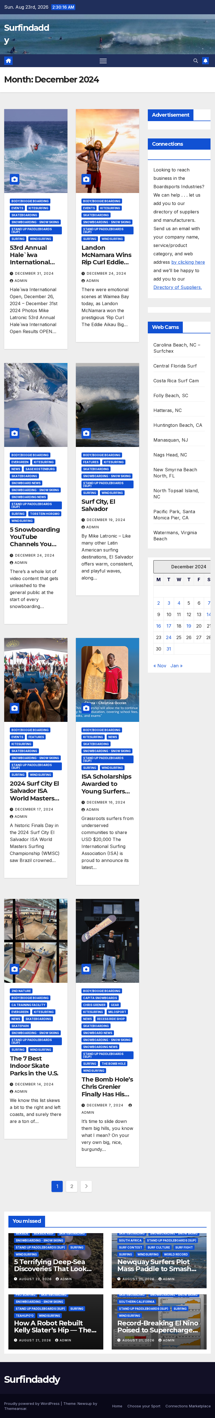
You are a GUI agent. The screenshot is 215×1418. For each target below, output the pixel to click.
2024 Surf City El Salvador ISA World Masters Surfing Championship (34, 798)
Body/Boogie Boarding (30, 201)
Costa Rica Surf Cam (176, 380)
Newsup (85, 1403)
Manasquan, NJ (170, 440)
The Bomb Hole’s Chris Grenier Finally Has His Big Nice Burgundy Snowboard (107, 1098)
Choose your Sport (143, 1406)
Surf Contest (130, 1247)
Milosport (117, 1012)
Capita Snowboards (100, 998)
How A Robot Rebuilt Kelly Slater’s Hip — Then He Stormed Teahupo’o (55, 1330)
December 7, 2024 (106, 1105)
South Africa (130, 1240)
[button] (195, 60)
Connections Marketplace (188, 1406)
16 (158, 626)
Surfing (18, 239)
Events (17, 208)
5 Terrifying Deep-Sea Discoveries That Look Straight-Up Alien (50, 1269)
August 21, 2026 (139, 1279)
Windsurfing (40, 239)
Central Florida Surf (175, 366)
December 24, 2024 (106, 273)
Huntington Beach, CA (177, 425)
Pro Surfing (26, 1294)
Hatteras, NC (167, 410)
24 (169, 637)
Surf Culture (159, 1247)
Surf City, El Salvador (98, 505)
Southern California (137, 1301)
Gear (115, 1005)
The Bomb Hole (114, 1063)
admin (21, 281)
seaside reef (44, 1233)
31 (169, 649)
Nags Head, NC (170, 455)
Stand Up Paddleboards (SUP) (31, 230)
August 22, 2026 (36, 1279)
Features (91, 462)
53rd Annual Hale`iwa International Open (30, 259)
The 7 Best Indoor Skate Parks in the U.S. (34, 1066)
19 (188, 626)
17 (169, 626)
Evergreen (20, 462)
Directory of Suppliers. (177, 287)
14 (209, 614)
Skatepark (20, 1026)
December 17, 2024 (34, 809)
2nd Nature (21, 991)
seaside (22, 1233)
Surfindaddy (32, 1379)
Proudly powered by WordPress (32, 1403)
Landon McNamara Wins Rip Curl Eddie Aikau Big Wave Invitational (106, 262)
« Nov (159, 665)
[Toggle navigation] (103, 60)
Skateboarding (24, 215)
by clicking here (188, 262)
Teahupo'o (25, 1315)
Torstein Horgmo (45, 513)
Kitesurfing (38, 208)
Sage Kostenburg (40, 469)
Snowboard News (26, 483)
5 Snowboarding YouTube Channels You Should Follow (35, 540)
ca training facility (28, 1005)
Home (117, 1406)
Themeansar (15, 1408)
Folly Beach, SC (170, 395)
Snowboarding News (28, 497)
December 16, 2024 (106, 802)
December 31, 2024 (34, 273)
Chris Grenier (94, 1005)
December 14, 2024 (34, 1084)
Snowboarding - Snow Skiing (35, 222)
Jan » (176, 665)
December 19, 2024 (106, 520)
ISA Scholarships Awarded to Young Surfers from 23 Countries (106, 791)
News (15, 469)
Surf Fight (184, 1247)
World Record (176, 1254)
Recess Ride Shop (111, 1019)
